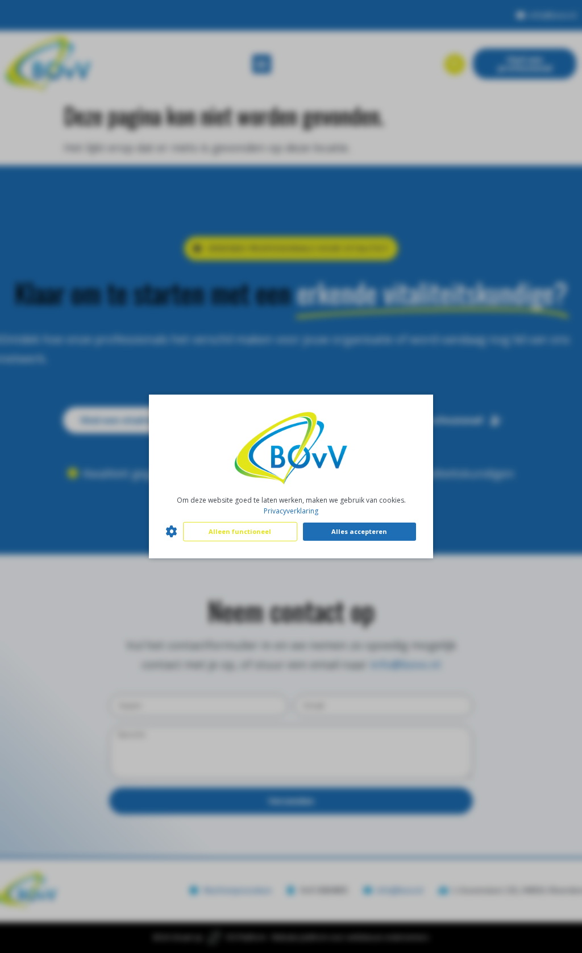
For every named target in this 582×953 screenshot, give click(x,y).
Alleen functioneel (240, 531)
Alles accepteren (359, 531)
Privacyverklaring (291, 511)
